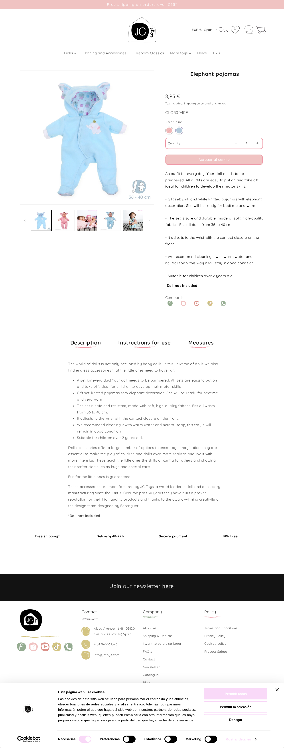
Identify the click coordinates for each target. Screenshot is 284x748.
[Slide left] (25, 220)
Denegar (235, 720)
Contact (149, 659)
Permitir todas (236, 694)
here (168, 586)
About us (150, 628)
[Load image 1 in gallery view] (41, 220)
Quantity (174, 143)
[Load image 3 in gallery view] (64, 220)
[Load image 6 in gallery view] (133, 220)
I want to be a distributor (162, 644)
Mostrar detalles (238, 739)
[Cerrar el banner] (277, 689)
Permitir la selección (235, 707)
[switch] (129, 739)
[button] (225, 30)
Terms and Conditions (221, 628)
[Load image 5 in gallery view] (110, 220)
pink (169, 130)
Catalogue (151, 675)
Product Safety (215, 652)
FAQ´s (147, 652)
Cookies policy (215, 644)
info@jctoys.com (107, 655)
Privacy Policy (214, 636)
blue (179, 130)
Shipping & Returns (158, 636)
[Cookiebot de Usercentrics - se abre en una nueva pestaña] (28, 739)
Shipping (190, 103)
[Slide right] (149, 220)
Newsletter (151, 667)
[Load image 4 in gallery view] (87, 220)
